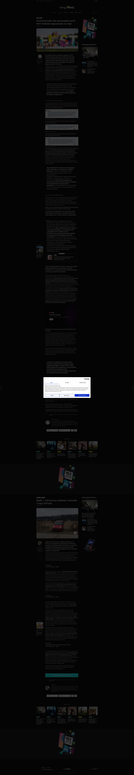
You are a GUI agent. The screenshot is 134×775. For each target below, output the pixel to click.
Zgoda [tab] (51, 382)
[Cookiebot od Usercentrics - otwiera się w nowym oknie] (84, 379)
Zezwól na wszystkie (82, 395)
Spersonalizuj (66, 395)
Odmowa (52, 395)
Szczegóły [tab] (67, 382)
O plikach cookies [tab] (82, 382)
